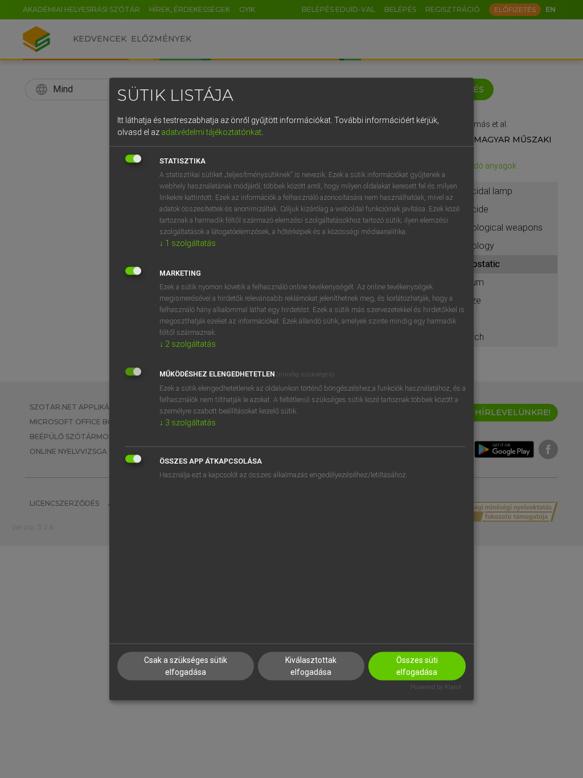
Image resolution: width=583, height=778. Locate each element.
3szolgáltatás (187, 422)
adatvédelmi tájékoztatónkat (211, 131)
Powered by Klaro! (435, 687)
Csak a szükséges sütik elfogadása (185, 666)
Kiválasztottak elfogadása (310, 666)
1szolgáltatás (187, 242)
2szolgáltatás (187, 343)
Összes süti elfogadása (417, 666)
